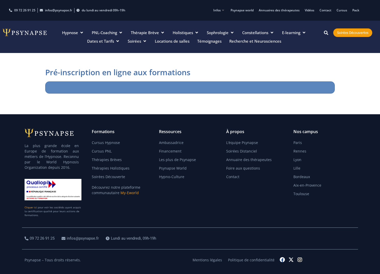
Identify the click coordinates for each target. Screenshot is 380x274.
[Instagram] (299, 259)
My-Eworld (129, 192)
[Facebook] (282, 259)
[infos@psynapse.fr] (81, 238)
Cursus (342, 10)
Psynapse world (242, 10)
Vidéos (309, 10)
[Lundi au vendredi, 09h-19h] (131, 238)
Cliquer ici (31, 207)
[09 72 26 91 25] (40, 238)
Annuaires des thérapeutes (279, 10)
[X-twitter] (291, 259)
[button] (73, 32)
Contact (325, 10)
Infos (217, 10)
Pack (355, 10)
